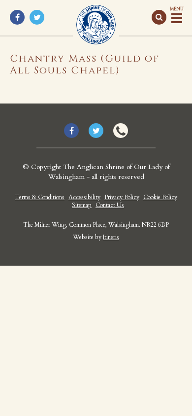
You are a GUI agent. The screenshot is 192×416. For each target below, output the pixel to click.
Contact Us (110, 205)
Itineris (111, 237)
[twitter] (37, 17)
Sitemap (82, 205)
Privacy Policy (121, 197)
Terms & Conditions (39, 197)
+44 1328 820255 (120, 130)
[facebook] (17, 17)
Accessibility (84, 197)
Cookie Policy (160, 197)
